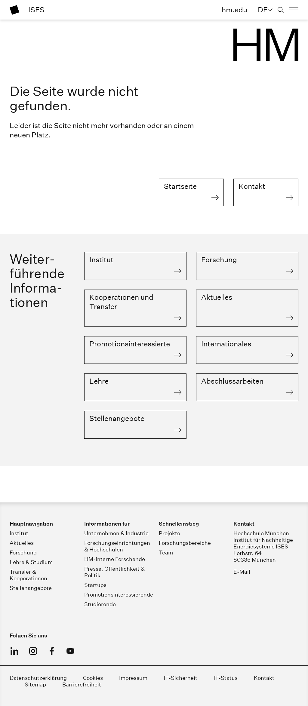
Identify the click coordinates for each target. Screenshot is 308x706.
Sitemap (35, 684)
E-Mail (241, 572)
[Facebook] (52, 651)
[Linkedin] (14, 651)
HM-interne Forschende (114, 559)
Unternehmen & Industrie (116, 533)
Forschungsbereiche (185, 543)
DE (263, 9)
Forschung (23, 552)
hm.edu (234, 9)
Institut (19, 533)
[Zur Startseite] (14, 10)
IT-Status (226, 678)
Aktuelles (22, 543)
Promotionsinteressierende (118, 594)
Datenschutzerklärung (38, 678)
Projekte (169, 533)
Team (166, 552)
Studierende (100, 604)
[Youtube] (70, 651)
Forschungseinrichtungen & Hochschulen (117, 546)
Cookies (93, 678)
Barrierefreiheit (81, 684)
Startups (95, 585)
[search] (280, 10)
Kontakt (264, 678)
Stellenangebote (31, 588)
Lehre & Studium (31, 562)
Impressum (133, 678)
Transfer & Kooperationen (28, 575)
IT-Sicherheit (180, 678)
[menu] (293, 10)
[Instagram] (33, 651)
